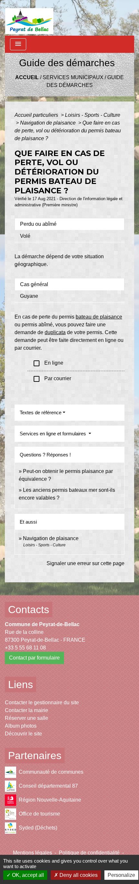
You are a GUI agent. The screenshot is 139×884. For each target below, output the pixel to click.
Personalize (121, 875)
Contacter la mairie (26, 710)
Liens (20, 684)
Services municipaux (73, 77)
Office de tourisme (39, 814)
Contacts (28, 609)
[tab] (69, 224)
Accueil (27, 77)
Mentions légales (32, 852)
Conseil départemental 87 (48, 786)
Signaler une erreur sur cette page (85, 563)
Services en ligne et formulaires (53, 433)
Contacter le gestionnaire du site (42, 702)
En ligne (48, 363)
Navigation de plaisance (48, 123)
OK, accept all (27, 875)
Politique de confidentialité (89, 852)
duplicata (55, 332)
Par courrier (52, 379)
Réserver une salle (26, 718)
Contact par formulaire (34, 657)
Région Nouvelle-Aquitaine (50, 800)
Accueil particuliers (37, 115)
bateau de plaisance (99, 317)
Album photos (21, 726)
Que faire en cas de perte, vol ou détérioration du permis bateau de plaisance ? (68, 130)
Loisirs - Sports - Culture (92, 115)
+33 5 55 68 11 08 (25, 647)
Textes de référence (40, 412)
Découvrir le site (23, 733)
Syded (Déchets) (38, 827)
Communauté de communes (51, 772)
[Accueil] (29, 17)
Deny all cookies (78, 875)
